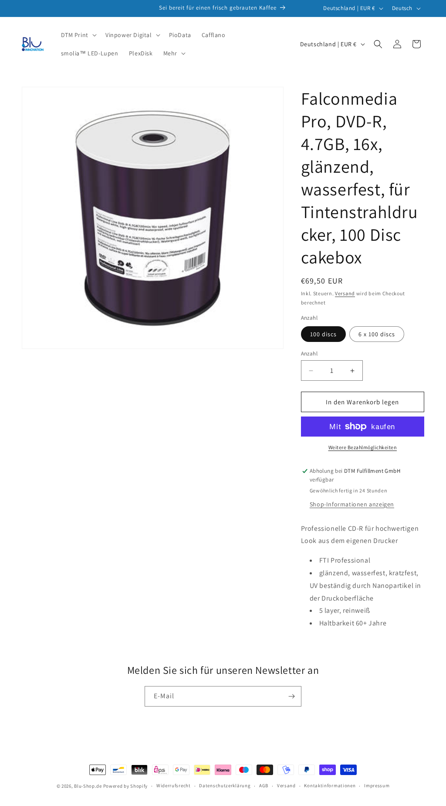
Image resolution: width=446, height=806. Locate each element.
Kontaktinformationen (329, 785)
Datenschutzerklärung (224, 785)
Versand (345, 293)
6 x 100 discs (376, 334)
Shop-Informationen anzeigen (352, 504)
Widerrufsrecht (173, 785)
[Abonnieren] (291, 696)
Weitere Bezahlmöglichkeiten (362, 447)
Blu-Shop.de (88, 786)
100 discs (323, 334)
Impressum (376, 785)
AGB (263, 785)
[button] (78, 35)
